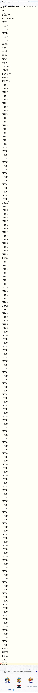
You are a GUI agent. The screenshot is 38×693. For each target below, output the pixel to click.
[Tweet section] (13, 690)
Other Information (5, 674)
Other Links (4, 675)
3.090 (13, 670)
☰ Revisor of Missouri (4, 0)
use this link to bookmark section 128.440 (8, 667)
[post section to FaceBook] (9, 690)
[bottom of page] (15, 5)
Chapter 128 (5, 3)
